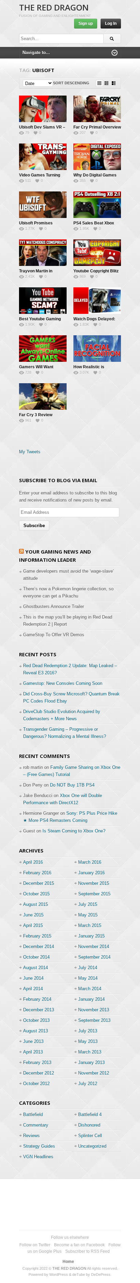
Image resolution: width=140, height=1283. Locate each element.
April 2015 (33, 925)
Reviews (31, 1135)
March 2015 (89, 925)
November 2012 (93, 1073)
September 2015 (94, 893)
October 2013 (36, 1020)
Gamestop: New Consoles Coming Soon (62, 683)
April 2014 (33, 988)
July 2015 (87, 904)
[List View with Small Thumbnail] (106, 83)
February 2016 (37, 872)
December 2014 (38, 946)
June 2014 (33, 978)
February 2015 (37, 936)
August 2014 (35, 967)
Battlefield (33, 1114)
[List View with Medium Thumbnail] (113, 83)
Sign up (85, 23)
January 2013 (91, 1062)
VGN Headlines (38, 1156)
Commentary (35, 1125)
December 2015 (38, 883)
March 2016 (89, 862)
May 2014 (88, 978)
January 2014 (91, 999)
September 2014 (94, 957)
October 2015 (36, 893)
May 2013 (88, 1041)
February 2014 (37, 999)
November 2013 (93, 1009)
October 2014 (36, 957)
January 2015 (91, 936)
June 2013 (33, 1041)
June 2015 (33, 914)
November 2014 (93, 946)
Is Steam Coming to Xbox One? (73, 830)
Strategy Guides (39, 1146)
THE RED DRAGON (54, 7)
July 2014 (87, 967)
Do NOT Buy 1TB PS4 (72, 785)
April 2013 (33, 1051)
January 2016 (91, 872)
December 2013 (38, 1009)
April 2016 (33, 862)
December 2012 (38, 1073)
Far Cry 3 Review (35, 414)
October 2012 (36, 1083)
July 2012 (87, 1083)
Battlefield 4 (90, 1114)
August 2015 (35, 904)
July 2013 (87, 1030)
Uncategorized (92, 1146)
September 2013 (94, 1020)
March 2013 (89, 1051)
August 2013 (35, 1030)
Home (68, 1261)
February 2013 (37, 1062)
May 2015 (88, 914)
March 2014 (89, 988)
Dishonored (89, 1125)
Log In (111, 23)
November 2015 (93, 883)
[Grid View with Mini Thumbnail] (99, 83)
